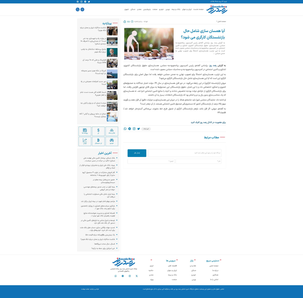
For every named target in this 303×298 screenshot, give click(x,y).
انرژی (151, 266)
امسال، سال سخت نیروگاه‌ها (104, 244)
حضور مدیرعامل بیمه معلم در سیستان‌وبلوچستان (104, 181)
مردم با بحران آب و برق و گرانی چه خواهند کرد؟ (93, 104)
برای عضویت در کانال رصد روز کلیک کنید (208, 122)
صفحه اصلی (222, 21)
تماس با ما (214, 279)
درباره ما (215, 270)
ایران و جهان (187, 9)
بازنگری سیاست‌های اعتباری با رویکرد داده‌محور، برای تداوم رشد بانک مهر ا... (98, 207)
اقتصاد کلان (172, 266)
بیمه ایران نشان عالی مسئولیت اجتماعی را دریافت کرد (99, 195)
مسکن (133, 9)
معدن (139, 9)
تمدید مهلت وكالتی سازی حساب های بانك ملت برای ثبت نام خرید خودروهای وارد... (97, 229)
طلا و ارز (193, 266)
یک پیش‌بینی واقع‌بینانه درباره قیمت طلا (100, 234)
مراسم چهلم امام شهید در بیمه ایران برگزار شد (98, 201)
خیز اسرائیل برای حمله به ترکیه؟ (103, 248)
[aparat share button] (77, 2)
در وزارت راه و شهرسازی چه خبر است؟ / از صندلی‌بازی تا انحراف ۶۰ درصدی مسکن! (93, 41)
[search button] (78, 9)
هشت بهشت (85, 289)
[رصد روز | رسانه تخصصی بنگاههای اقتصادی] (216, 9)
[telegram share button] (85, 2)
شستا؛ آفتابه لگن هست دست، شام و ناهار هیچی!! (93, 93)
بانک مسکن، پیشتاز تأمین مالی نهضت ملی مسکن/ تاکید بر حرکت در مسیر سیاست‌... (99, 159)
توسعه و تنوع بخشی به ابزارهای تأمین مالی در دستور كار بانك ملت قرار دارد (98, 221)
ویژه (151, 279)
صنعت (155, 9)
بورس (168, 9)
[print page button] (124, 21)
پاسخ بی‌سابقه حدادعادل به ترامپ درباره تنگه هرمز (93, 50)
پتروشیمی (147, 9)
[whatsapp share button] (125, 129)
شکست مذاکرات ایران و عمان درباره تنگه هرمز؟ (93, 29)
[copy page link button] (128, 21)
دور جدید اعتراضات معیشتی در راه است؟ (93, 83)
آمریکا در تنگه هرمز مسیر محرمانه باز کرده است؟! (93, 72)
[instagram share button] (81, 2)
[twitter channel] (137, 276)
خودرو (161, 9)
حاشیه (151, 270)
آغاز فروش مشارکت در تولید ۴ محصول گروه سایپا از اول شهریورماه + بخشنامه (98, 174)
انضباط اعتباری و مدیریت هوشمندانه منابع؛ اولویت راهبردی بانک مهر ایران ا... (99, 214)
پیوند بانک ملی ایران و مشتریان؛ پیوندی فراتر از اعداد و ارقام (97, 166)
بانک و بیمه (176, 9)
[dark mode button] (82, 9)
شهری (127, 9)
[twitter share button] (89, 2)
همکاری (215, 275)
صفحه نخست (198, 9)
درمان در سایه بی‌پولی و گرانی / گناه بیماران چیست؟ (93, 115)
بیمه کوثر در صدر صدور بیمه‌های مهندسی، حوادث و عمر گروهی (99, 188)
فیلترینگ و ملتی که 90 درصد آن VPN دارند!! (94, 61)
